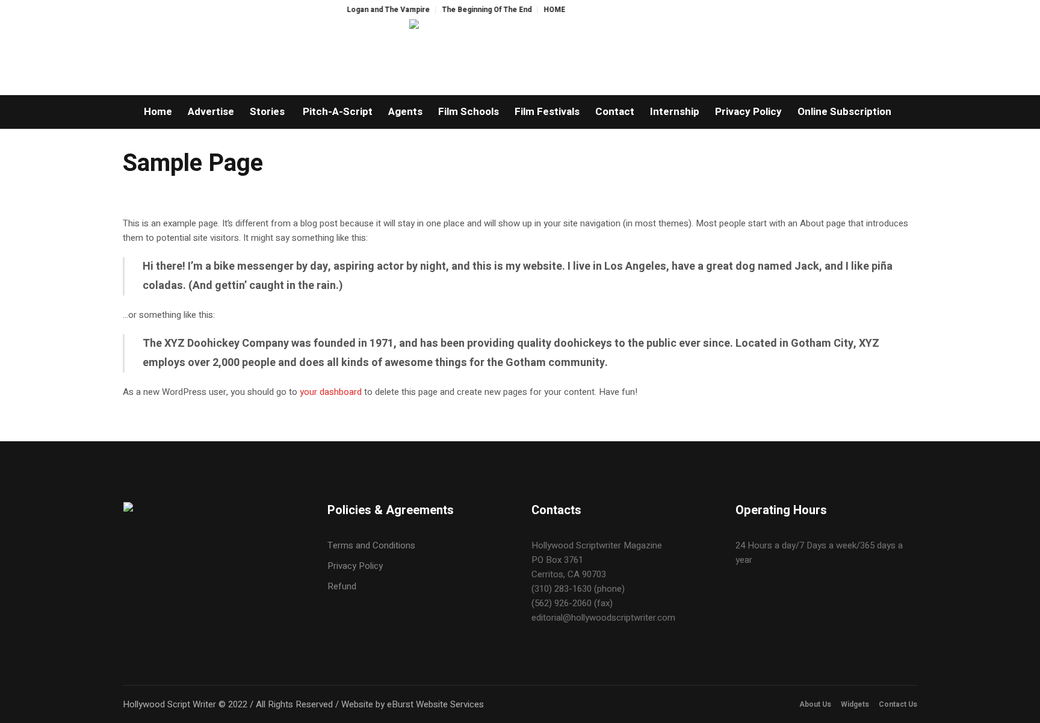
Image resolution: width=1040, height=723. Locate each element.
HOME (543, 9)
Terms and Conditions (371, 545)
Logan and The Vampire (376, 9)
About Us (815, 704)
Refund (341, 586)
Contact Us (898, 704)
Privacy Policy (355, 566)
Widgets (855, 704)
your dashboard (331, 392)
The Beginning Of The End (475, 9)
